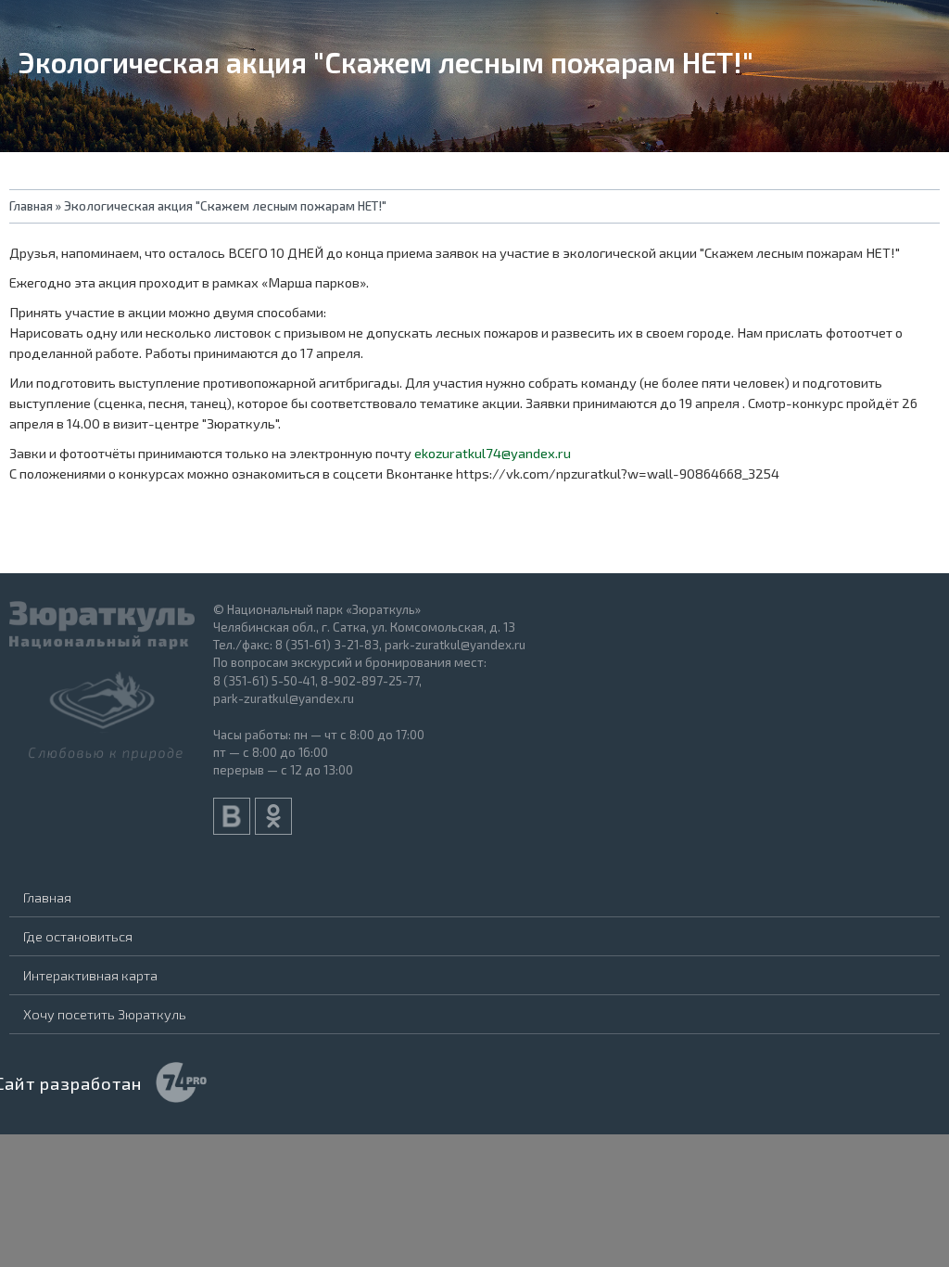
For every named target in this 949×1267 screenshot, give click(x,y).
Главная (47, 897)
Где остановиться (78, 936)
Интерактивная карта (90, 974)
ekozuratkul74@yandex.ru (492, 452)
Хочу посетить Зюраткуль (104, 1013)
